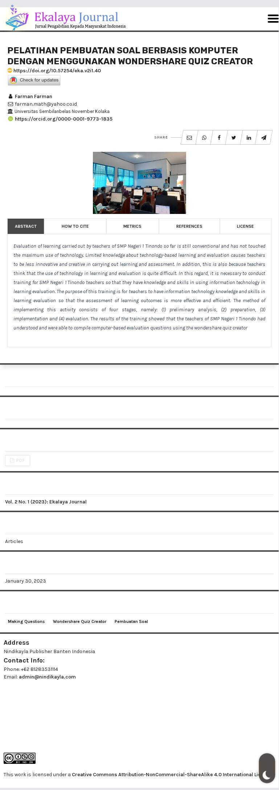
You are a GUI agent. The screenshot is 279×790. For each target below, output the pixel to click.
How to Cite (75, 226)
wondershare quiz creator (79, 621)
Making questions (26, 621)
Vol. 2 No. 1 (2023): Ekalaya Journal (46, 502)
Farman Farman (33, 96)
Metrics (132, 226)
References (189, 226)
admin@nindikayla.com (47, 677)
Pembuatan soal (131, 621)
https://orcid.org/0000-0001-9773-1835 (63, 119)
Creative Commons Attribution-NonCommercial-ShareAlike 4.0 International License (172, 774)
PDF (20, 460)
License (245, 226)
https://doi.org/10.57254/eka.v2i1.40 (56, 71)
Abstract (26, 226)
